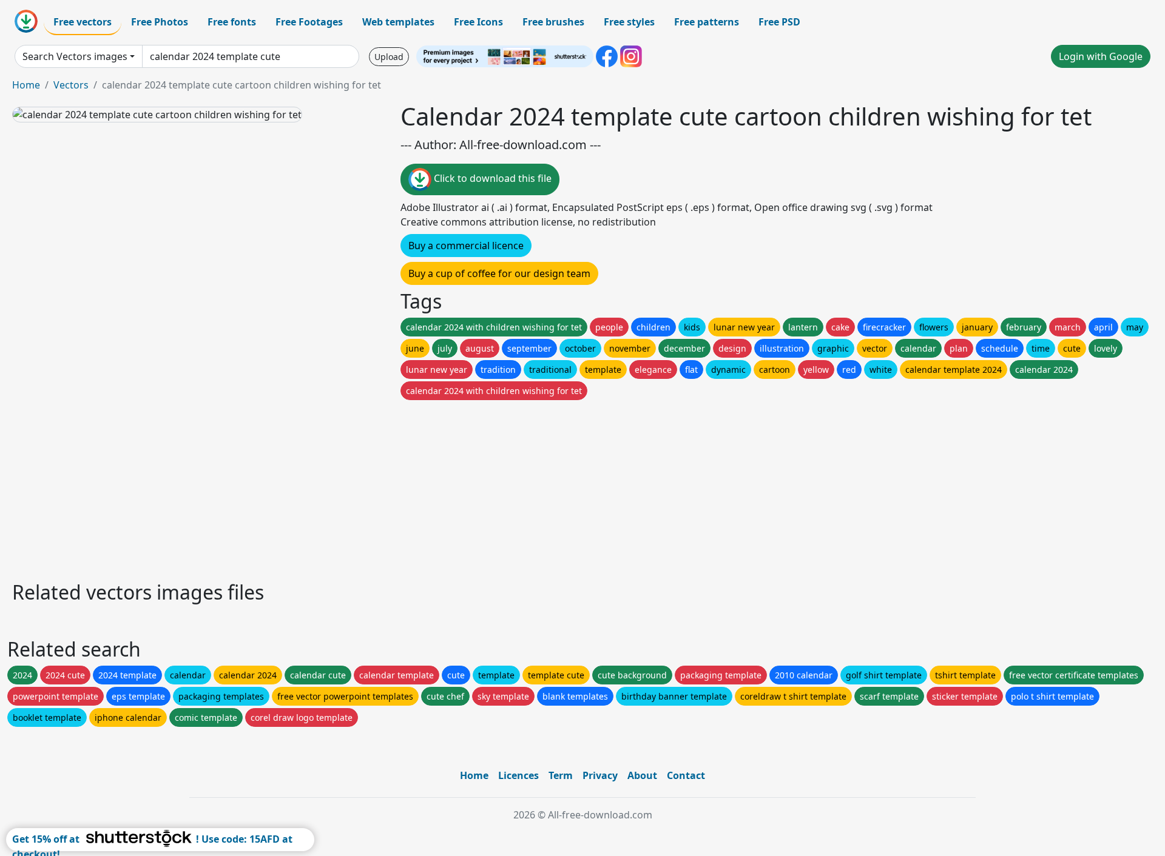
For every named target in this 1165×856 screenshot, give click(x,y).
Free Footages (309, 21)
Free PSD (779, 21)
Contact (686, 775)
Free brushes (553, 21)
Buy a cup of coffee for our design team (499, 273)
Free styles (629, 21)
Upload (389, 56)
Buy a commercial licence (466, 245)
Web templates (398, 21)
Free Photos (159, 21)
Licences (518, 775)
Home (26, 85)
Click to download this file (491, 178)
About (642, 775)
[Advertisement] (375, 487)
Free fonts (232, 21)
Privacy (600, 775)
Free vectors (82, 21)
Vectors (71, 85)
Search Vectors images (74, 56)
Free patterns (706, 21)
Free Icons (478, 21)
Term (561, 775)
